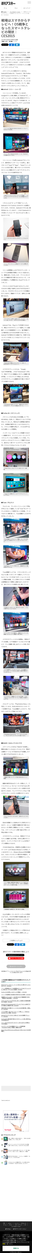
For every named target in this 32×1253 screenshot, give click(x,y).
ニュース (17, 1223)
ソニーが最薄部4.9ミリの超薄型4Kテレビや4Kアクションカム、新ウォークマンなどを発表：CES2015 (16, 989)
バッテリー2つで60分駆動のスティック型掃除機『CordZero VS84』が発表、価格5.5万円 (13, 1027)
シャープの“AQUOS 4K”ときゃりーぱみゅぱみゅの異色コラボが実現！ (15, 1023)
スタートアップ (16, 8)
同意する (16, 1248)
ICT (26, 8)
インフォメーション (15, 12)
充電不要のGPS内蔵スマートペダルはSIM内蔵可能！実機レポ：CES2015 (16, 1008)
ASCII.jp (9, 1229)
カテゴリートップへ (16, 966)
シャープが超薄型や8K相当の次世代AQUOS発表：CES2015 (16, 994)
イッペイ (14, 41)
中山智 (6, 41)
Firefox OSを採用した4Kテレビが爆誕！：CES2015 (14, 992)
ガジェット (23, 1223)
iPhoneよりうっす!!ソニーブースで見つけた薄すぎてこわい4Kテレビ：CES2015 (16, 985)
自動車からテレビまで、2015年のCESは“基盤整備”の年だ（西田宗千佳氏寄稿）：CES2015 (15, 997)
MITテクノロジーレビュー (21, 1229)
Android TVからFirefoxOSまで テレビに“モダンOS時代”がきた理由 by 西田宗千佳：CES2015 (15, 1005)
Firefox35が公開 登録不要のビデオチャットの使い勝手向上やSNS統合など (16, 1019)
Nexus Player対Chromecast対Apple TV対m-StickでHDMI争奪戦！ (16, 1030)
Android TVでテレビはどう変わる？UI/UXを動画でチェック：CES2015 (15, 1016)
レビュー (10, 1223)
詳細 (4, 1244)
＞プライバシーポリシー (16, 1252)
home (4, 12)
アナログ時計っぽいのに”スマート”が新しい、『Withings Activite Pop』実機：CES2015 (15, 1012)
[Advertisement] (16, 1047)
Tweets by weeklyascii (5, 1100)
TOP (4, 1223)
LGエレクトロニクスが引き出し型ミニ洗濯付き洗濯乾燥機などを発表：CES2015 (15, 1001)
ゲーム (4, 1225)
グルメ (5, 8)
